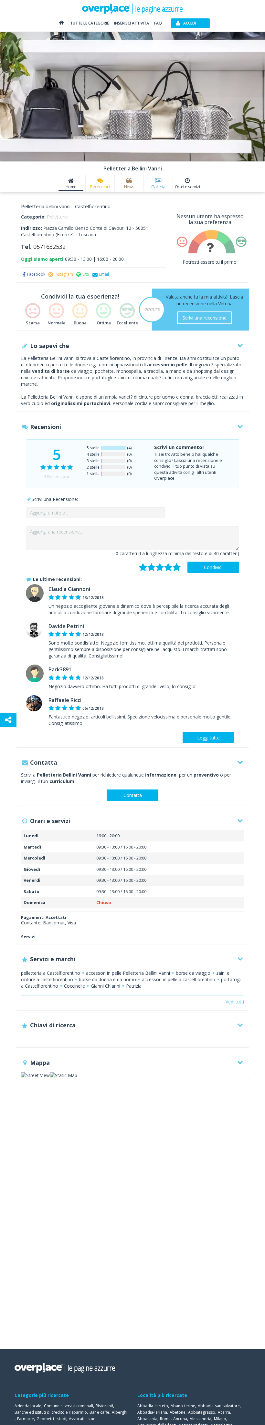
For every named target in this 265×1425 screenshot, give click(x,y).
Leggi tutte (208, 738)
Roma (165, 1418)
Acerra (224, 1412)
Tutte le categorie (89, 23)
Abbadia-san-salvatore (219, 1406)
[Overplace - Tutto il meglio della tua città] (61, 24)
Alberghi (119, 1412)
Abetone (178, 1412)
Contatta (132, 795)
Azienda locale (28, 1406)
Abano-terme (183, 1406)
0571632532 (49, 246)
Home (71, 186)
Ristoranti (104, 1406)
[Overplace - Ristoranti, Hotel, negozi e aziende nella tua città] (132, 8)
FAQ (158, 23)
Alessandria (200, 1418)
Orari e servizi (187, 186)
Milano (220, 1418)
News (129, 186)
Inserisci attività (131, 23)
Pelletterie (57, 217)
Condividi (213, 567)
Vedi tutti (235, 1002)
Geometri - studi (51, 1418)
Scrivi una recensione (205, 318)
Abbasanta (147, 1418)
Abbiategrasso (201, 1412)
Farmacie (25, 1418)
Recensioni (100, 186)
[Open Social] (8, 720)
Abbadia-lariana (152, 1412)
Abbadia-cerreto (152, 1406)
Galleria (158, 186)
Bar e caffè (99, 1412)
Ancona (180, 1418)
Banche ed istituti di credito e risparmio (51, 1412)
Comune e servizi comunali (68, 1406)
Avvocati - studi (83, 1418)
